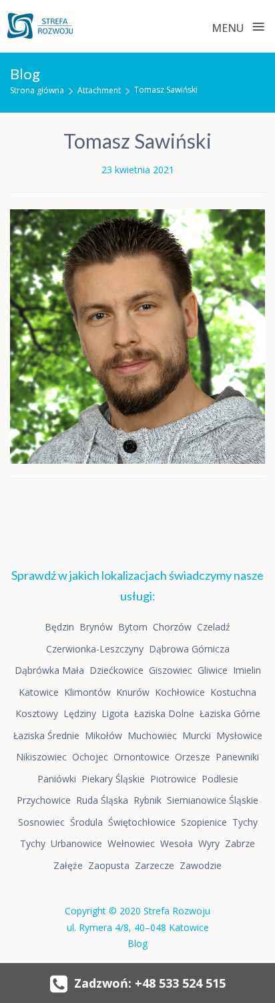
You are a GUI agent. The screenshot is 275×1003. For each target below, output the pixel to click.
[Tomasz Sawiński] (137, 335)
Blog (137, 943)
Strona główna (37, 90)
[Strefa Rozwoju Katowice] (40, 26)
